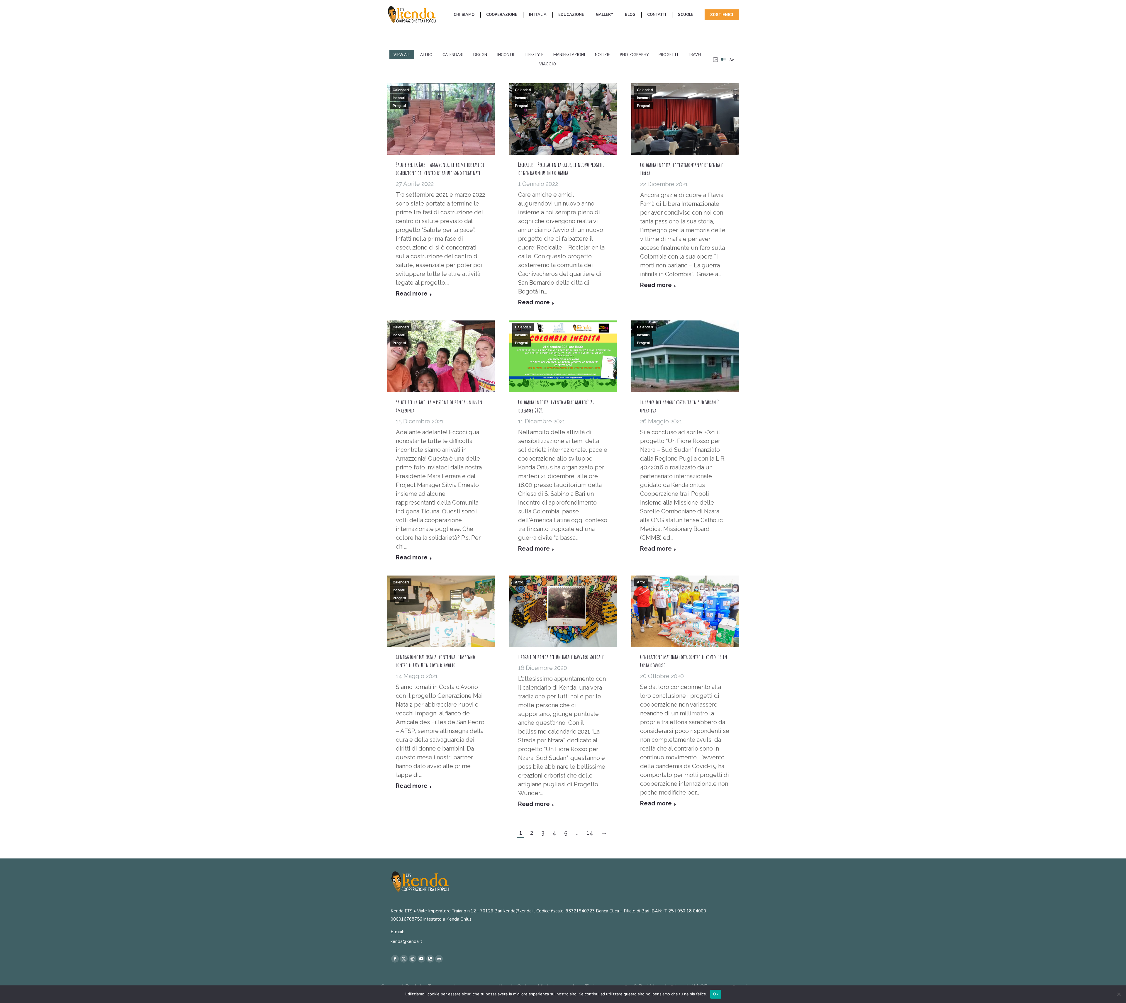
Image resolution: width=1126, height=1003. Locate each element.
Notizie (602, 54)
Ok (715, 994)
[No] (1119, 994)
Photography (634, 54)
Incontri (506, 54)
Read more (412, 293)
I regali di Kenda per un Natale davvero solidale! (561, 657)
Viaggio (547, 64)
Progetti (668, 54)
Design (480, 54)
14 (590, 832)
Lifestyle (534, 54)
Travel (695, 54)
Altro (426, 54)
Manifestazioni (569, 54)
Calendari (452, 54)
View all (402, 54)
